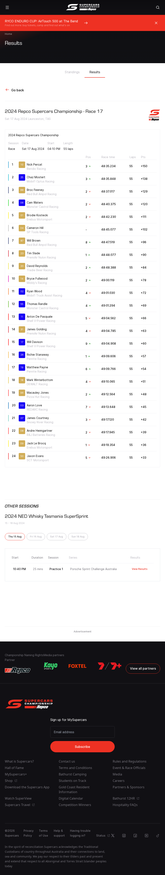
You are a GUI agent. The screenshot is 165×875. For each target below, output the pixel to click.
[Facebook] (135, 835)
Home (8, 33)
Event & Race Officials (129, 768)
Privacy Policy (29, 833)
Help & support (59, 833)
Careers (119, 780)
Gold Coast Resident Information (74, 789)
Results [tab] (94, 72)
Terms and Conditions (75, 768)
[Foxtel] (78, 666)
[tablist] (82, 70)
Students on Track (72, 780)
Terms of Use (43, 833)
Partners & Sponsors (128, 787)
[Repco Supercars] (82, 7)
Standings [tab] (72, 72)
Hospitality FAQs (125, 805)
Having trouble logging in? (80, 833)
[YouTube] (146, 835)
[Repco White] (17, 670)
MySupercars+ (16, 774)
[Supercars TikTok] (157, 835)
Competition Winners (75, 805)
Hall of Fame (14, 768)
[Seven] (109, 666)
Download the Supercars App (27, 787)
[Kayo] (50, 666)
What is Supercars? (19, 761)
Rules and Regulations (129, 761)
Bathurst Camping (73, 774)
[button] (15, 536)
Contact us (67, 761)
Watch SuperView (18, 798)
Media (117, 774)
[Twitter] (112, 835)
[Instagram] (124, 835)
